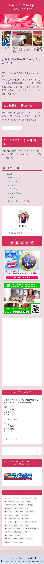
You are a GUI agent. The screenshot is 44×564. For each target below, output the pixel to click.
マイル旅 (11, 197)
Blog (9, 174)
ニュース (9, 511)
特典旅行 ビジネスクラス (14, 538)
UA (31, 505)
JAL (34, 498)
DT (17, 498)
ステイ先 (11, 185)
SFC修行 (10, 501)
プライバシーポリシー (17, 558)
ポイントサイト (11, 522)
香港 (8, 542)
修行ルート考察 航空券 (13, 532)
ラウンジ (25, 525)
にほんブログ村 (10, 419)
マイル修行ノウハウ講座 (28, 522)
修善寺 (20, 528)
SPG (22, 505)
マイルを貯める (14, 193)
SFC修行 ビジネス (24, 501)
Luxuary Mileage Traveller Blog (22, 7)
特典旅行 (20, 535)
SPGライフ (12, 177)
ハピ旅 (20, 511)
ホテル (26, 518)
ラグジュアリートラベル (18, 201)
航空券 (30, 538)
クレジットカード (22, 508)
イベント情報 (13, 181)
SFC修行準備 (11, 505)
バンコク (9, 515)
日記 (27, 532)
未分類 (9, 535)
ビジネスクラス (22, 515)
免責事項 (31, 558)
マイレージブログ (12, 525)
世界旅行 (10, 528)
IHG (25, 498)
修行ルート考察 (33, 528)
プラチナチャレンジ (12, 518)
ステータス (12, 189)
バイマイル (31, 511)
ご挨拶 (9, 508)
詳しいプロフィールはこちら (23, 233)
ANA (8, 498)
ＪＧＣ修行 (19, 542)
